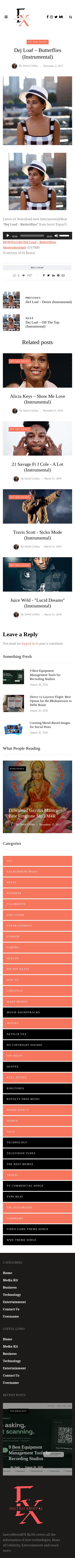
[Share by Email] (63, 275)
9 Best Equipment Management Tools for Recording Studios (45, 675)
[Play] (8, 236)
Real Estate (17, 1077)
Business (14, 893)
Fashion (13, 936)
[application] (37, 235)
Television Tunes (21, 1153)
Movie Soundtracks (23, 1012)
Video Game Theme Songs (27, 1229)
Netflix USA (17, 1034)
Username (15, 1218)
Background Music (23, 871)
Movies (12, 1023)
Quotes (13, 1066)
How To (13, 979)
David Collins (30, 66)
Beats (11, 882)
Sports (12, 1120)
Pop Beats (15, 1055)
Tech (11, 1131)
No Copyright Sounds (24, 1045)
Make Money (17, 1001)
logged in (28, 643)
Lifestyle (15, 990)
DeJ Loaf (37, 268)
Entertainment (19, 925)
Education (15, 915)
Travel (12, 1175)
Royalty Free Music (23, 1099)
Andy (17, 1467)
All (10, 860)
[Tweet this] (48, 275)
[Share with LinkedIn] (53, 275)
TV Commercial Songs (25, 1185)
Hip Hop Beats (37, 42)
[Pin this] (58, 275)
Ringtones (17, 769)
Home (7, 1273)
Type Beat (15, 1196)
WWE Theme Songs (21, 1240)
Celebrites (16, 904)
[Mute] (56, 236)
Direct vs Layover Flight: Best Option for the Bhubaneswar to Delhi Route (51, 701)
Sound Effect (18, 1109)
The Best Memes (20, 1164)
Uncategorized (19, 1207)
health (13, 958)
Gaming (13, 947)
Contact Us (11, 1309)
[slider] (64, 235)
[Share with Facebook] (43, 275)
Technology (17, 1142)
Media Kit (10, 1280)
